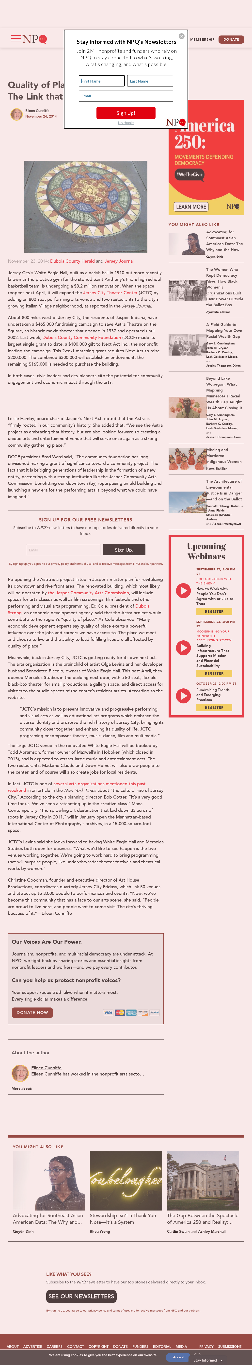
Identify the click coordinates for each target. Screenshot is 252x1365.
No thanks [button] (126, 122)
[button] (182, 36)
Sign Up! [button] (126, 113)
